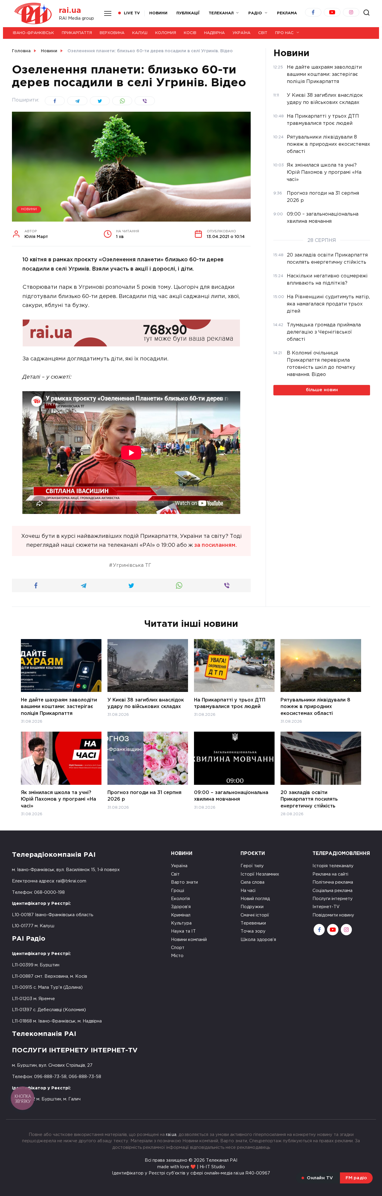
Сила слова (252, 882)
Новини (158, 13)
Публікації (188, 13)
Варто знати (184, 882)
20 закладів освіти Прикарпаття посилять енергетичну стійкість (309, 799)
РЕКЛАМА (287, 13)
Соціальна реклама (332, 891)
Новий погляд (255, 899)
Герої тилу (252, 866)
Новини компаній (189, 940)
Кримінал (180, 915)
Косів (190, 33)
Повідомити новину (333, 915)
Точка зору (253, 931)
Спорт (177, 948)
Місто (177, 956)
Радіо (255, 13)
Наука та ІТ (183, 931)
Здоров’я (181, 907)
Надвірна (214, 33)
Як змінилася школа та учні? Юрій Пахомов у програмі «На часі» (58, 799)
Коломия (165, 33)
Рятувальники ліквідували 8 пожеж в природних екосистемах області (315, 707)
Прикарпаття (77, 33)
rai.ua (70, 10)
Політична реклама (332, 882)
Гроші (177, 891)
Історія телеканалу (333, 866)
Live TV (132, 13)
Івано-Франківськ (33, 33)
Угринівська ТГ (132, 565)
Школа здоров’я (258, 940)
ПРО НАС (284, 33)
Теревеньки (253, 923)
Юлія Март (36, 234)
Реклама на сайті (330, 874)
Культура (181, 923)
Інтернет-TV (326, 907)
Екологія (180, 899)
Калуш (139, 33)
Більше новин (322, 390)
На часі (248, 891)
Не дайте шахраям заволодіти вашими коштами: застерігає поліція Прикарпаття (59, 707)
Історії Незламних (260, 874)
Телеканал (221, 13)
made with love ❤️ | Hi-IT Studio (191, 1167)
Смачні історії (255, 915)
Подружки (252, 907)
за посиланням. (215, 545)
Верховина (112, 33)
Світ (262, 33)
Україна (241, 33)
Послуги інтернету (332, 899)
